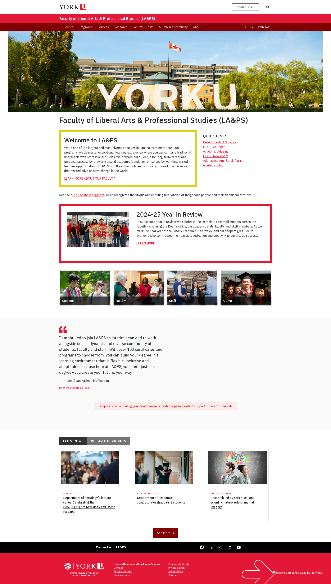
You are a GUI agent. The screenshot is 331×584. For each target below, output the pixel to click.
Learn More (145, 243)
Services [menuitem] (103, 27)
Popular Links (244, 7)
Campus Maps (122, 575)
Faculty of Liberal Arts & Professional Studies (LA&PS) (107, 18)
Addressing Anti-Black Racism (223, 161)
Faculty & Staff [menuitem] (143, 27)
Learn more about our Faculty (89, 178)
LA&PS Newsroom (215, 156)
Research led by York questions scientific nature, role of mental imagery (232, 502)
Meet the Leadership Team (74, 387)
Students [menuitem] (67, 27)
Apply (249, 27)
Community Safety (178, 564)
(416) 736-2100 (123, 571)
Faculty (121, 301)
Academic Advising (216, 151)
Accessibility (175, 571)
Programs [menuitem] (85, 27)
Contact (265, 27)
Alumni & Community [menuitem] (173, 27)
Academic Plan (213, 165)
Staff (172, 301)
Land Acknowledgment (88, 195)
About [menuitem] (197, 27)
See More (164, 533)
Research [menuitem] (120, 27)
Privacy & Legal (176, 567)
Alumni (227, 301)
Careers (173, 575)
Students (68, 301)
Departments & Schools (219, 142)
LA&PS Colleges (214, 147)
